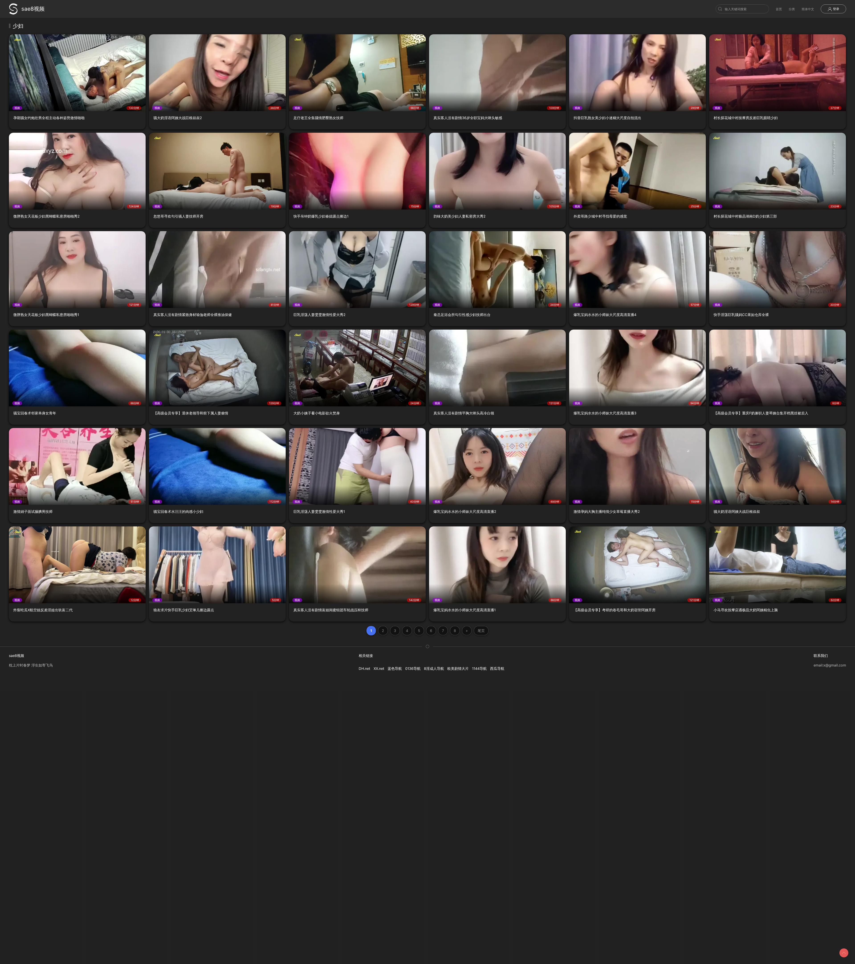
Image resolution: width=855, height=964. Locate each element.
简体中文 (808, 9)
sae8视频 (33, 9)
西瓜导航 (497, 668)
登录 (835, 9)
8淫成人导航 (434, 668)
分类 (792, 9)
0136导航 (413, 668)
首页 (779, 9)
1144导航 (479, 668)
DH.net (364, 668)
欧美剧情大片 (458, 668)
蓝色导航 (395, 668)
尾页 (481, 630)
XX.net (379, 668)
